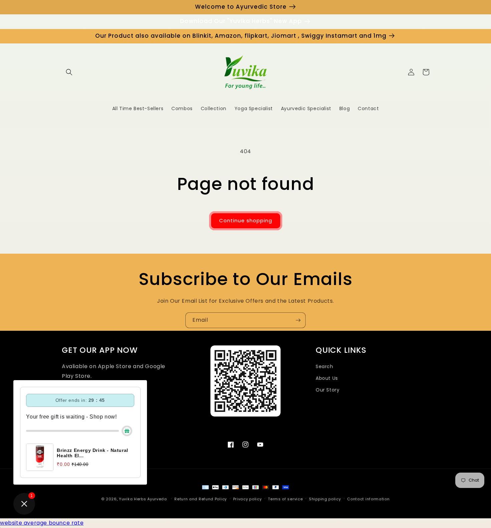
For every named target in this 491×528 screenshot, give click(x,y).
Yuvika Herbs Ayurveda (143, 499)
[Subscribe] (298, 320)
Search (324, 366)
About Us (327, 378)
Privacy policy (247, 499)
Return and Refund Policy (200, 499)
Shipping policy (325, 499)
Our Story (327, 389)
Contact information (368, 499)
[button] (69, 72)
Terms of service (285, 499)
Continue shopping (245, 220)
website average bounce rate (42, 523)
